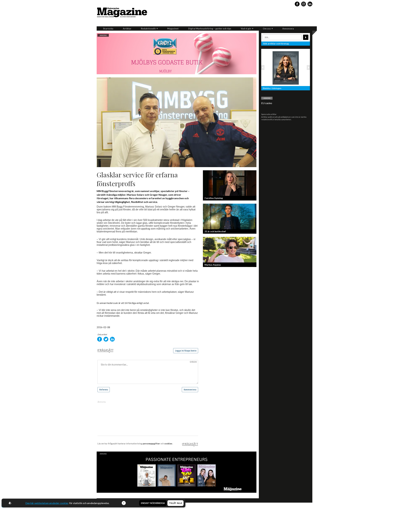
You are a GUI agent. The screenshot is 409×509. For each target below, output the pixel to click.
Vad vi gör (246, 28)
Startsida (108, 28)
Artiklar (127, 28)
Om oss (267, 28)
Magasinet (173, 28)
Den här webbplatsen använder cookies (46, 503)
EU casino (266, 103)
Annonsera (288, 28)
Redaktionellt (148, 28)
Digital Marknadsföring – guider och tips (209, 28)
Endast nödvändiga (153, 503)
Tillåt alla (175, 503)
